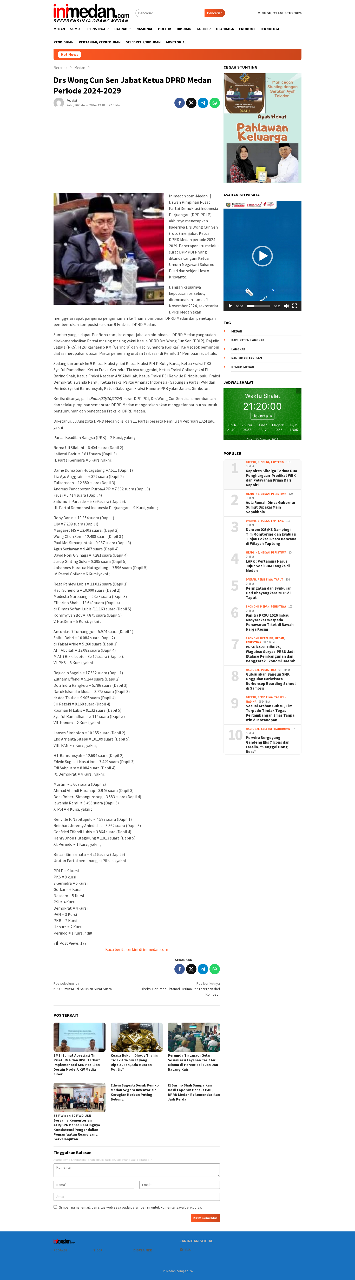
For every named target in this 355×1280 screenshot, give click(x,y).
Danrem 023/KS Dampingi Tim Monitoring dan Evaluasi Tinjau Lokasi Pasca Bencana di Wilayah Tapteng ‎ (271, 536)
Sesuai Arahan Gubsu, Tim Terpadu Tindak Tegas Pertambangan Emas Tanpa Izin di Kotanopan (270, 713)
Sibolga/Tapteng (271, 462)
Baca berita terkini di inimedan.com (136, 949)
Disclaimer (142, 1250)
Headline (252, 493)
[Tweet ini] (191, 103)
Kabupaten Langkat (248, 340)
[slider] (258, 306)
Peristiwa (278, 493)
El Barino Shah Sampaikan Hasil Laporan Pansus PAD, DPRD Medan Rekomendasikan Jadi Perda (194, 1092)
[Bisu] (286, 306)
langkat (238, 349)
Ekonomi (252, 606)
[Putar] (230, 306)
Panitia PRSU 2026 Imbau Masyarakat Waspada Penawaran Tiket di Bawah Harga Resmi (270, 622)
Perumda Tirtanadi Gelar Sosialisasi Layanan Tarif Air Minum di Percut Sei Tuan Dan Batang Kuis (193, 1062)
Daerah (251, 462)
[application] (262, 256)
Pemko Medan (242, 367)
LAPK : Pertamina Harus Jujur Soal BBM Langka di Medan (268, 566)
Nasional (253, 669)
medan (236, 331)
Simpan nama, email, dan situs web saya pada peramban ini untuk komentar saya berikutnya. (130, 1207)
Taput (278, 579)
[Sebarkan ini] (179, 103)
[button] (262, 256)
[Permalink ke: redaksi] (59, 102)
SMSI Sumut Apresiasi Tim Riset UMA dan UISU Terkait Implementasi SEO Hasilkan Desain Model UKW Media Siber (77, 1064)
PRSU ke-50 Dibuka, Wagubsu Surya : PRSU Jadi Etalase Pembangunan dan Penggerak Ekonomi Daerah (270, 653)
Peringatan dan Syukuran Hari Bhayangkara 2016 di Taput (269, 593)
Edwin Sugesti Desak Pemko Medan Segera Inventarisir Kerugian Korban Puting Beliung (135, 1092)
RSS (187, 1250)
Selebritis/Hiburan (275, 729)
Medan (265, 493)
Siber (97, 1250)
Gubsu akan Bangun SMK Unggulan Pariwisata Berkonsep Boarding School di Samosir (270, 681)
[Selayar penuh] (294, 306)
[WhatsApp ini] (214, 103)
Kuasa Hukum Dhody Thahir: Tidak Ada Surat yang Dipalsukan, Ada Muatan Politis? (134, 1062)
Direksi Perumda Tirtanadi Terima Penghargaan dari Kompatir (180, 989)
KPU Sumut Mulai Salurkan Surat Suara (83, 986)
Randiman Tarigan (246, 358)
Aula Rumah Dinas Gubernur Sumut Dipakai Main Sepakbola (270, 507)
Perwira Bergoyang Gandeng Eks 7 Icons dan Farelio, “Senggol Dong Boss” (268, 744)
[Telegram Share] (203, 103)
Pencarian (214, 13)
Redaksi (60, 1250)
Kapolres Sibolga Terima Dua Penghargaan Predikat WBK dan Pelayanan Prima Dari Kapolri (271, 477)
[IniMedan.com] (91, 12)
